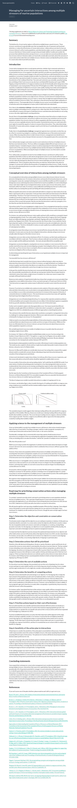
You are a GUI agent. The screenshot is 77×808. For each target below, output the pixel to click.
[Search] (73, 3)
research (12, 16)
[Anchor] (19, 40)
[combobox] (73, 3)
